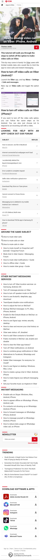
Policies (23, 550)
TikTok (4, 225)
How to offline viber (10, 263)
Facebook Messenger (9, 173)
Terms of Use (18, 548)
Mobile (4, 189)
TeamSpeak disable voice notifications (18, 302)
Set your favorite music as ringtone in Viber (20, 384)
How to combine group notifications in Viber (20, 351)
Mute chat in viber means (13, 254)
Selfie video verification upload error (14, 178)
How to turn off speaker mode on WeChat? (20, 293)
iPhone (4, 166)
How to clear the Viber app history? (17, 345)
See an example (32, 443)
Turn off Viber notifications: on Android (18, 348)
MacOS (4, 147)
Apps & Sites (10, 5)
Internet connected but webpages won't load (17, 152)
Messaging (6, 207)
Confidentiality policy (30, 548)
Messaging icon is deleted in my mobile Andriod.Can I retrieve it (15, 203)
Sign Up (6, 548)
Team (11, 548)
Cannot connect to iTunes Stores (13, 194)
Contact (17, 550)
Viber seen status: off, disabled (15, 332)
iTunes (4, 197)
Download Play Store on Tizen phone (14, 186)
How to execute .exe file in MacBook (14, 145)
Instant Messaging (12, 389)
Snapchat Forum (17, 251)
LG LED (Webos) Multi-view (11, 212)
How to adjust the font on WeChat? (17, 306)
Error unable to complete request (13, 171)
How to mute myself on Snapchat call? (18, 248)
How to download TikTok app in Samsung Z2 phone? (17, 221)
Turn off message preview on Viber (17, 290)
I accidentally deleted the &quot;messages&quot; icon (12, 161)
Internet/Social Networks (10, 155)
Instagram (5, 181)
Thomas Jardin (6, 47)
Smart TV (5, 215)
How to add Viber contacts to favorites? (18, 336)
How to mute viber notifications (15, 260)
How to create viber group (13, 266)
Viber (28, 62)
